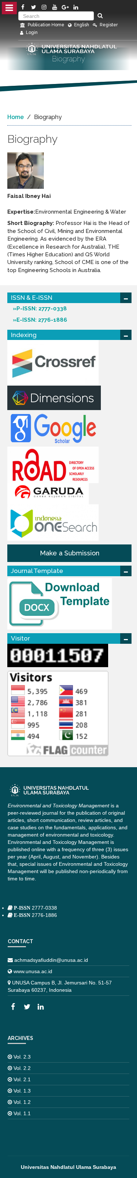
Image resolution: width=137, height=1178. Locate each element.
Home (15, 117)
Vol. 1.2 (22, 1102)
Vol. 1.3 (22, 1091)
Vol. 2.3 (22, 1057)
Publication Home (45, 24)
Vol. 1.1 (22, 1113)
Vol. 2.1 (22, 1079)
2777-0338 (34, 908)
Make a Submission (69, 553)
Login (31, 32)
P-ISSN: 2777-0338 (41, 308)
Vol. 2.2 (22, 1068)
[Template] (62, 602)
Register (108, 24)
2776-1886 (34, 915)
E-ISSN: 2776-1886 (41, 320)
